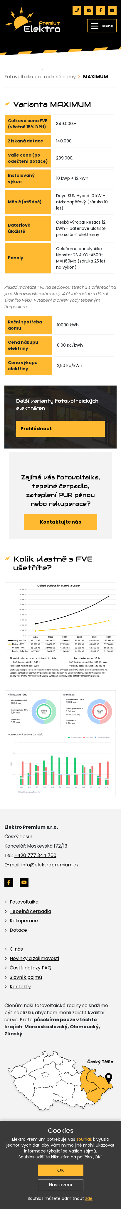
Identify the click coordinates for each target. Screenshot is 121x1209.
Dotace (18, 930)
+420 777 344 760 (35, 855)
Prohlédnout (36, 428)
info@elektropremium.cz (50, 864)
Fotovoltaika (24, 902)
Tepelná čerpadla (30, 911)
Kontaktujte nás (60, 522)
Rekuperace (24, 920)
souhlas (84, 1139)
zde (89, 1198)
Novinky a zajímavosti (34, 958)
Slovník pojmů (26, 977)
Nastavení (60, 1184)
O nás (16, 949)
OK (60, 1170)
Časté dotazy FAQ (30, 967)
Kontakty (20, 986)
